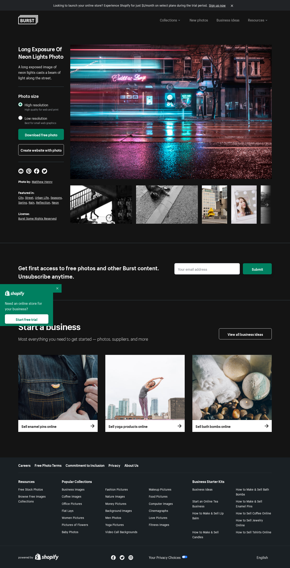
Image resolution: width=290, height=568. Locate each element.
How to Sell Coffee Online (253, 513)
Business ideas (228, 19)
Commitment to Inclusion (85, 465)
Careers (24, 465)
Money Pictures (115, 503)
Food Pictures (158, 496)
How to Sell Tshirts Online (253, 532)
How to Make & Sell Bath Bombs (252, 491)
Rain (31, 202)
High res (102, 219)
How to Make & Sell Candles (205, 534)
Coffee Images (71, 496)
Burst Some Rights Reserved (37, 218)
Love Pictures (158, 517)
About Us (131, 465)
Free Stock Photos (30, 489)
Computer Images (161, 503)
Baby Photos (70, 531)
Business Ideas (202, 489)
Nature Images (115, 496)
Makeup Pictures (160, 489)
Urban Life (42, 197)
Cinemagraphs (158, 510)
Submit (257, 269)
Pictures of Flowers (75, 524)
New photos (199, 19)
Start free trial (26, 319)
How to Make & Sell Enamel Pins (249, 503)
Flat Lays (67, 510)
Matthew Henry (42, 181)
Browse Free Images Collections (32, 498)
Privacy (114, 465)
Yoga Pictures (114, 524)
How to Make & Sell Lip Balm (208, 515)
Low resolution (36, 118)
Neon (55, 202)
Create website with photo (41, 149)
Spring (22, 202)
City (20, 197)
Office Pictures (72, 503)
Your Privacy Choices (165, 557)
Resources (256, 19)
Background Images (118, 510)
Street (29, 197)
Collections (168, 19)
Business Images (73, 489)
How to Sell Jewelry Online (249, 522)
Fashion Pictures (116, 489)
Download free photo (41, 134)
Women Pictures (73, 517)
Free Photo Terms (48, 465)
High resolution (36, 104)
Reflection (43, 202)
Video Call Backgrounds (121, 531)
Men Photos (113, 517)
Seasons (56, 197)
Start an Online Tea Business (205, 503)
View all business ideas (245, 334)
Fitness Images (159, 524)
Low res (119, 219)
